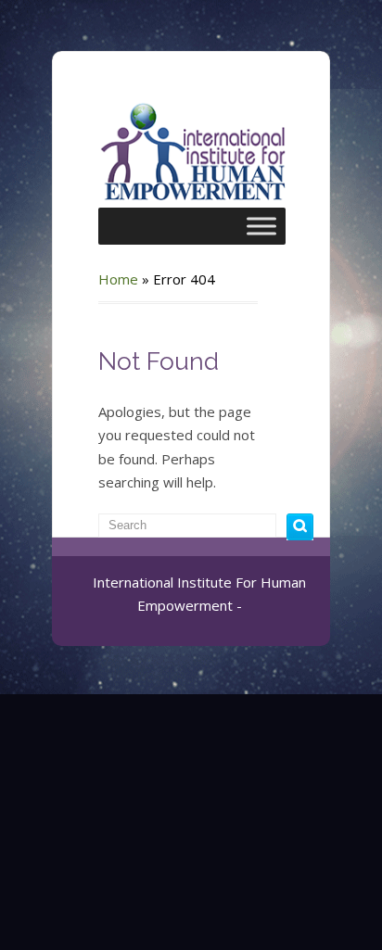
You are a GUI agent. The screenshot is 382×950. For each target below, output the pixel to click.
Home (118, 279)
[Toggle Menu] (261, 225)
